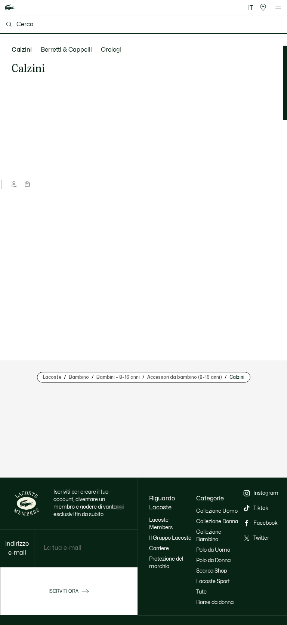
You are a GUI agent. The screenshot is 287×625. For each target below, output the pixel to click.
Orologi (111, 50)
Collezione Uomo (217, 511)
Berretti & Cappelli (66, 50)
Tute (201, 591)
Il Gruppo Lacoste (170, 538)
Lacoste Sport (213, 581)
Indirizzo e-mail (17, 548)
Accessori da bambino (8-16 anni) (184, 377)
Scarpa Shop (211, 570)
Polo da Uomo (213, 550)
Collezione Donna (217, 521)
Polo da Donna (213, 560)
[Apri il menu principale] (278, 7)
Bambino (79, 377)
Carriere (159, 548)
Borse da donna (215, 602)
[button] (263, 7)
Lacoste (52, 377)
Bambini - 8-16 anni (118, 377)
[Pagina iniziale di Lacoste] (9, 7)
